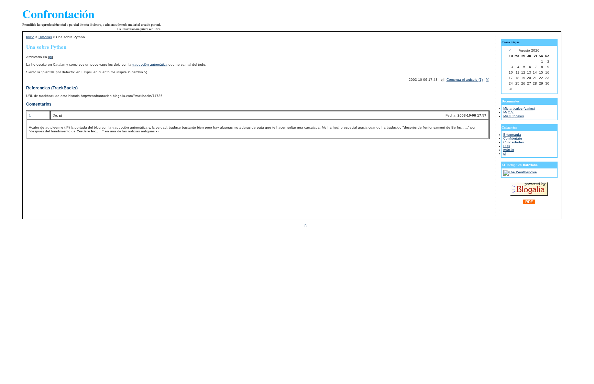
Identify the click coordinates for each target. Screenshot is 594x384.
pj (50, 57)
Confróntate (512, 138)
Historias (45, 37)
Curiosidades (513, 142)
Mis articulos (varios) (519, 108)
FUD (506, 146)
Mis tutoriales (513, 116)
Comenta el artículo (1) (465, 79)
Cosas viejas (510, 42)
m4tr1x (508, 150)
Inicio (30, 37)
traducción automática (149, 64)
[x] (488, 79)
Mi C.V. (508, 112)
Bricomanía (512, 134)
